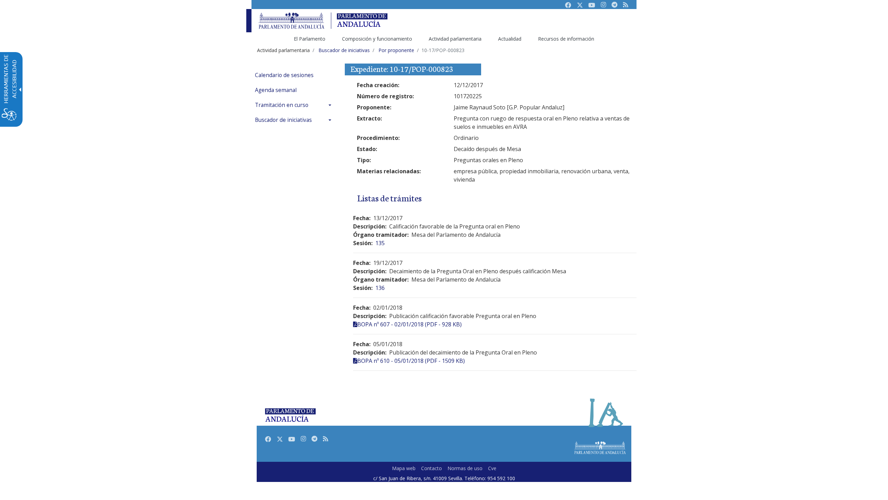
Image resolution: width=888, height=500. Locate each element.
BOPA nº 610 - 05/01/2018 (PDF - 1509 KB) (411, 361)
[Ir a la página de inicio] (291, 20)
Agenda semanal (276, 90)
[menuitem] (294, 75)
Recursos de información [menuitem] (566, 38)
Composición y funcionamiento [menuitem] (377, 38)
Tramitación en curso (281, 105)
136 (380, 288)
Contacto (431, 468)
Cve (492, 468)
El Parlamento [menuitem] (309, 38)
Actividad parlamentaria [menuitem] (455, 38)
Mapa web (404, 468)
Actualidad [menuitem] (509, 38)
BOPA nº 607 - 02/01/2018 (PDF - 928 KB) (409, 324)
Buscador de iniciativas (283, 120)
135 (380, 243)
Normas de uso (465, 468)
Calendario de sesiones (284, 75)
